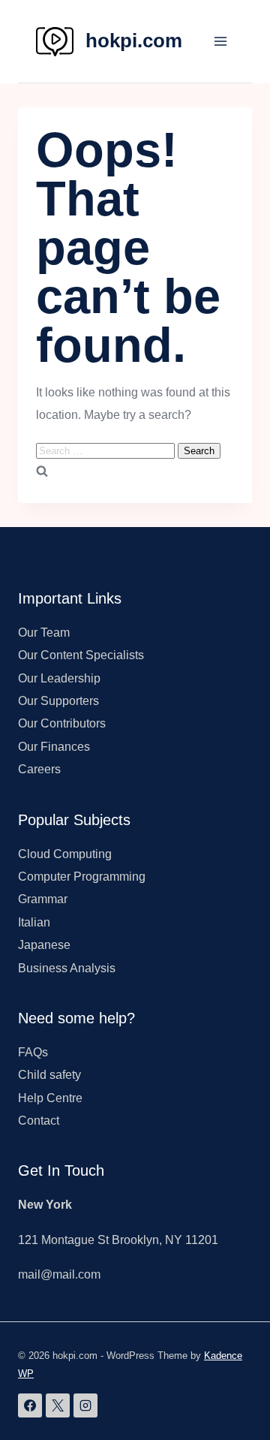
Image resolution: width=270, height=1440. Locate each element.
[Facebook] (30, 1405)
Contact (38, 1120)
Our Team (44, 632)
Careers (39, 769)
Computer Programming (82, 876)
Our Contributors (62, 723)
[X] (58, 1405)
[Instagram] (86, 1405)
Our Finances (54, 746)
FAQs (33, 1052)
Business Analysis (67, 968)
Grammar (43, 899)
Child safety (49, 1074)
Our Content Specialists (81, 655)
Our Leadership (59, 678)
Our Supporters (58, 700)
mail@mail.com (59, 1274)
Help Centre (50, 1098)
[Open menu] (220, 41)
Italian (34, 922)
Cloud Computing (65, 854)
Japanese (44, 944)
